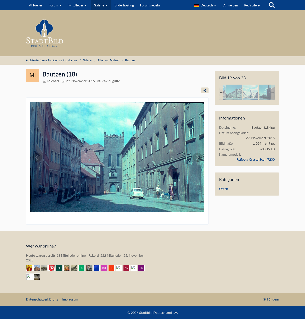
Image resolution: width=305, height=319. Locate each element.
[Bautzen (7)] (267, 92)
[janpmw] (38, 268)
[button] (205, 5)
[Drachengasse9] (143, 268)
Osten (223, 189)
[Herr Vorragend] (31, 276)
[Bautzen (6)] (250, 92)
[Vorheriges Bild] (37, 157)
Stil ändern (271, 299)
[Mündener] (46, 268)
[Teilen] (205, 90)
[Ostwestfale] (31, 268)
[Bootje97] (106, 268)
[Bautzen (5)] (234, 92)
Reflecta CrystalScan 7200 (256, 159)
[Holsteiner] (135, 268)
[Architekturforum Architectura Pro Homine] (152, 33)
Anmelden (230, 5)
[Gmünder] (53, 268)
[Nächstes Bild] (197, 157)
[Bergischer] (61, 268)
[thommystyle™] (91, 268)
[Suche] (272, 5)
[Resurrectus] (68, 268)
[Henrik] (113, 268)
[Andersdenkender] (128, 268)
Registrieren (252, 5)
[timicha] (38, 276)
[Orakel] (98, 268)
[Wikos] (121, 268)
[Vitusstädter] (76, 268)
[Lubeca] (83, 268)
